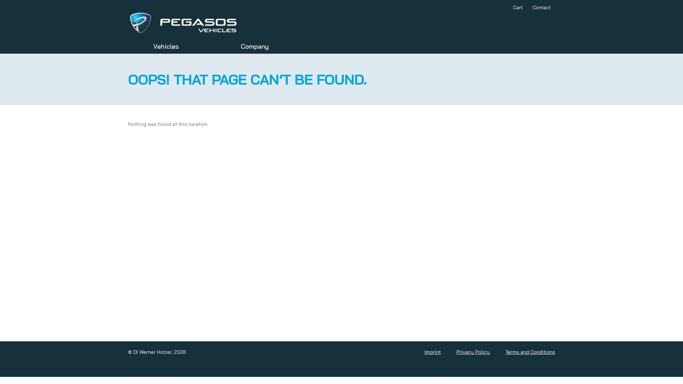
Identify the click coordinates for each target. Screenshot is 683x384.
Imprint (432, 352)
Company (255, 46)
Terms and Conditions (530, 352)
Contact (542, 7)
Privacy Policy (473, 352)
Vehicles (166, 46)
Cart (518, 7)
